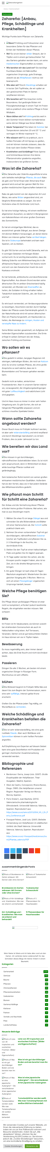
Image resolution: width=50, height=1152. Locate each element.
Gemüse (6, 976)
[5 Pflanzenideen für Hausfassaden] (37, 903)
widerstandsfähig (21, 432)
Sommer (40, 127)
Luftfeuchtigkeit (18, 391)
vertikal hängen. (39, 237)
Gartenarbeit (14, 9)
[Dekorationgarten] (14, 3)
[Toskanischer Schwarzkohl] (37, 879)
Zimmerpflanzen (10, 988)
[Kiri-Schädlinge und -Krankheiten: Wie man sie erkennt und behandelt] (13, 903)
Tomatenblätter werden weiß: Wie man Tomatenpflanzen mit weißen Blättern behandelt (32, 1101)
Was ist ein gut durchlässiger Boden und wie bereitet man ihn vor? (33, 1062)
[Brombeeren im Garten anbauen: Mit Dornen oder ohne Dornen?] (13, 879)
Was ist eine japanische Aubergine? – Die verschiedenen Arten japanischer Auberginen (33, 1080)
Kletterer (7, 1008)
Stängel (36, 518)
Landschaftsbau (10, 1025)
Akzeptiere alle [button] (32, 1146)
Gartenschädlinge (10, 1004)
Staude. (14, 733)
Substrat (41, 535)
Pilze (5, 1021)
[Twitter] (13, 850)
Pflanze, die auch (34, 177)
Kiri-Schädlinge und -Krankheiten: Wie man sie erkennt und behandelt (12, 916)
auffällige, (15, 693)
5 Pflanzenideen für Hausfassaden (35, 913)
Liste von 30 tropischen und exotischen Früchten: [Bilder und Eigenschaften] (31, 1041)
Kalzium (44, 361)
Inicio (5, 9)
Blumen (6, 1000)
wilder (29, 54)
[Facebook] (6, 850)
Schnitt (38, 525)
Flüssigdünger (26, 581)
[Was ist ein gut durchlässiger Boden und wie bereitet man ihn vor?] (9, 1066)
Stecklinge (31, 85)
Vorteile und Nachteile (12, 1017)
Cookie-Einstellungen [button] (13, 1146)
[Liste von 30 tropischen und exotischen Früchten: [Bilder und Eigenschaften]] (9, 1047)
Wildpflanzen (25, 78)
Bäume (6, 980)
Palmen (6, 1013)
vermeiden (21, 707)
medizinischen (13, 64)
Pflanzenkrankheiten (11, 992)
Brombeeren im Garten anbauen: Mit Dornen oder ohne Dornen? (12, 890)
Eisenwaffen (33, 287)
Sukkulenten (8, 996)
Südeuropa (15, 240)
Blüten (21, 197)
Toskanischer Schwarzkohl (32, 889)
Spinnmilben (7, 736)
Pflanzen (7, 984)
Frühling (29, 116)
